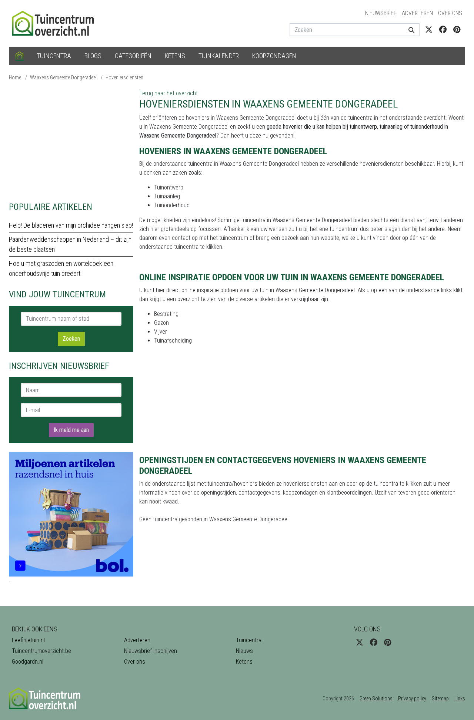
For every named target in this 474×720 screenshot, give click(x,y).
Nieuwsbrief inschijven (150, 650)
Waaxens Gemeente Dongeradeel (63, 77)
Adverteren (417, 13)
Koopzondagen (274, 56)
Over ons (450, 13)
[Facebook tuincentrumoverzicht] (442, 29)
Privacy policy (412, 698)
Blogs (92, 56)
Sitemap (440, 698)
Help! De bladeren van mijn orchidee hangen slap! (71, 225)
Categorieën (133, 56)
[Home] (19, 56)
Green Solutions (376, 698)
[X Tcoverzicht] (428, 29)
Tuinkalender (218, 56)
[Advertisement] (71, 141)
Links (459, 698)
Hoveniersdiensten (124, 77)
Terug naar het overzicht (168, 93)
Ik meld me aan (71, 429)
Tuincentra (54, 56)
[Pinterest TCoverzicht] (456, 29)
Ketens (175, 56)
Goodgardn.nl (27, 661)
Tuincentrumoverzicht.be (41, 650)
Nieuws (244, 650)
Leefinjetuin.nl (28, 640)
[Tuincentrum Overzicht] (56, 22)
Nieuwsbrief (381, 13)
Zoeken (71, 338)
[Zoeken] (409, 29)
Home (15, 77)
